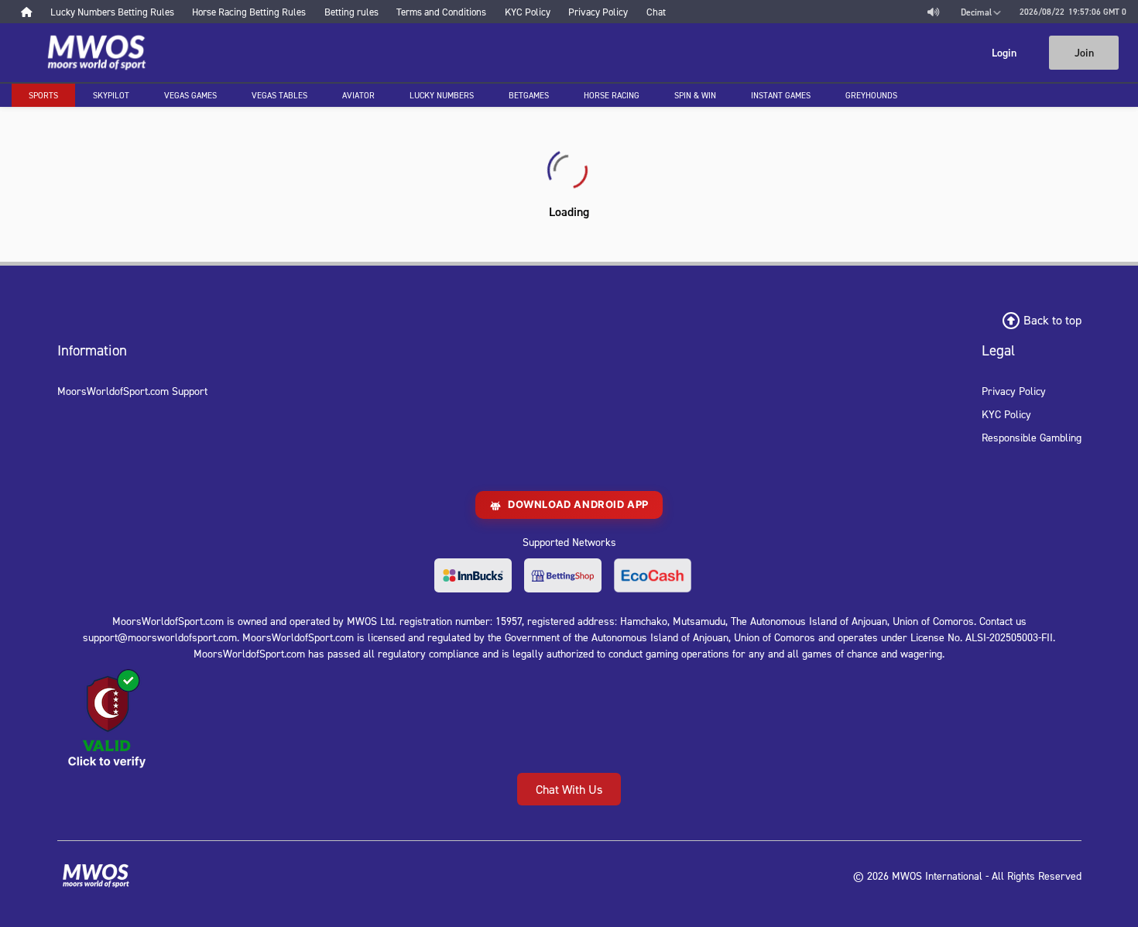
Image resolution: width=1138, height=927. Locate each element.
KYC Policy (1006, 414)
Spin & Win (695, 95)
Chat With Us (569, 789)
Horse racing (611, 95)
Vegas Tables (279, 95)
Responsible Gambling (1031, 437)
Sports (43, 95)
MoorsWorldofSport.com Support (132, 390)
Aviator (358, 95)
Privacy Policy (1014, 390)
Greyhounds (871, 95)
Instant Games (781, 95)
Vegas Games (190, 95)
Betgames (529, 95)
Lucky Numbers (442, 95)
